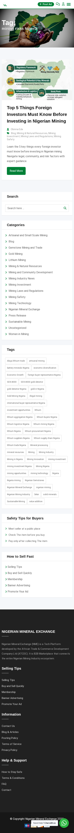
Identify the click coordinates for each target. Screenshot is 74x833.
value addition (36, 501)
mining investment (57, 459)
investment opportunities (18, 410)
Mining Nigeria (42, 466)
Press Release (17, 315)
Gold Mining (16, 253)
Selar (36, 494)
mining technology (39, 473)
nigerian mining (43, 487)
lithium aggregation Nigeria (20, 417)
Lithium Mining (17, 260)
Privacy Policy (9, 750)
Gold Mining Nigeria (16, 396)
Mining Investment (20, 284)
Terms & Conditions (13, 778)
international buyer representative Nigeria (26, 403)
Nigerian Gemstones (34, 480)
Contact (6, 790)
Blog (13, 133)
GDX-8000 (12, 382)
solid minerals (50, 494)
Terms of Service (12, 744)
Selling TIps (15, 566)
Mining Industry (46, 452)
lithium (38, 410)
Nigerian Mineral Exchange (24, 309)
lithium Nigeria (14, 431)
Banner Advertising (19, 585)
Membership (15, 579)
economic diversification (45, 368)
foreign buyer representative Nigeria (44, 375)
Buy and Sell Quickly (20, 573)
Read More (16, 170)
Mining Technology (20, 303)
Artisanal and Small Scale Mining (28, 235)
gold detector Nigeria (16, 389)
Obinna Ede (17, 129)
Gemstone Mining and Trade (25, 247)
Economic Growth (15, 375)
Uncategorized (17, 327)
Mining (31, 452)
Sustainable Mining (20, 321)
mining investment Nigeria (19, 466)
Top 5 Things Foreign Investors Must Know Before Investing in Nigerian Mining (37, 114)
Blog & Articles (10, 732)
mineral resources (15, 452)
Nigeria (55, 473)
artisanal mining (37, 361)
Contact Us (8, 726)
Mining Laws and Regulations (37, 136)
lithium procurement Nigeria (38, 431)
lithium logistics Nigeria (18, 424)
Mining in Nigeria (15, 459)
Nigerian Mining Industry (18, 494)
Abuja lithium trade (16, 361)
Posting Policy (10, 738)
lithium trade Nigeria (16, 445)
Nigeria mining (14, 480)
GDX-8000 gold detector (32, 382)
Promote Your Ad (18, 591)
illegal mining (36, 396)
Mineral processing (39, 445)
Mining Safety (17, 297)
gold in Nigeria (37, 389)
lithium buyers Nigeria (47, 417)
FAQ (4, 784)
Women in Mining (19, 334)
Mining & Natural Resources (32, 133)
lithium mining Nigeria (44, 424)
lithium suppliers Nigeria (18, 438)
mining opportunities (16, 473)
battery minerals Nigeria (18, 368)
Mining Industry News (22, 278)
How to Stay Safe (12, 772)
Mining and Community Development (31, 272)
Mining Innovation (35, 459)
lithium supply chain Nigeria (47, 438)
